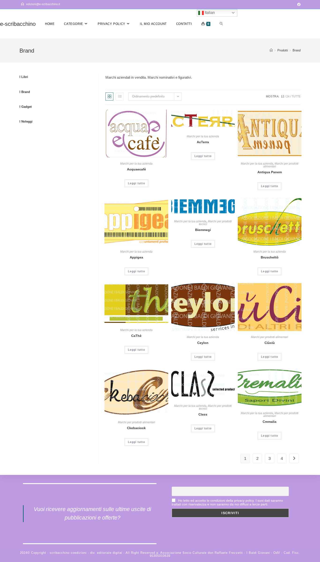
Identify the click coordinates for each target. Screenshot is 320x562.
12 (282, 96)
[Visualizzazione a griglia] (109, 96)
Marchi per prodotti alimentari (280, 165)
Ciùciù (269, 343)
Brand (297, 50)
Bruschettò (270, 257)
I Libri (23, 77)
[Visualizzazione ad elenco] (120, 96)
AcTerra (203, 142)
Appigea (136, 257)
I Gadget (25, 106)
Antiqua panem (269, 172)
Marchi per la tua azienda (136, 163)
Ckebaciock (136, 428)
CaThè (136, 336)
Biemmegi (203, 230)
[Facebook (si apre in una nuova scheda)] (298, 4)
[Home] (271, 50)
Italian (209, 13)
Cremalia (269, 421)
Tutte (296, 96)
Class (202, 414)
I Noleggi (26, 121)
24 (288, 96)
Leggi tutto (136, 183)
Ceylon (202, 343)
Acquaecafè (136, 169)
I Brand (24, 92)
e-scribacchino (18, 24)
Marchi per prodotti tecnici (215, 223)
